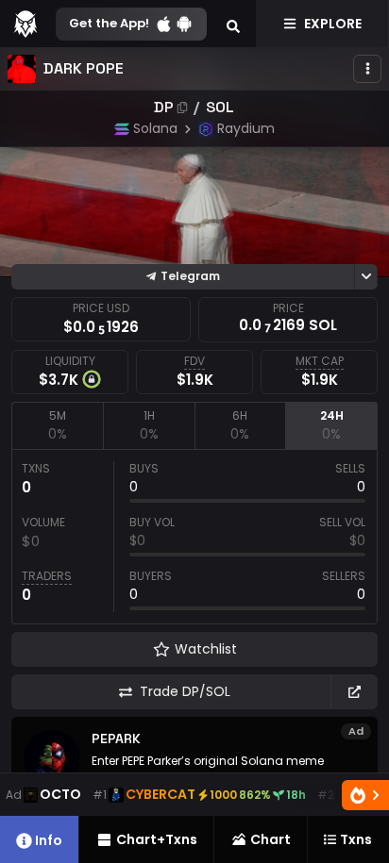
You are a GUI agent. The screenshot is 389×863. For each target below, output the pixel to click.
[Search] (233, 23)
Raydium (246, 128)
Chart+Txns (156, 839)
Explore (333, 23)
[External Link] (354, 691)
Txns (356, 839)
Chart (270, 839)
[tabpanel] (194, 536)
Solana (155, 128)
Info (48, 840)
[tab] (57, 425)
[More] (367, 69)
